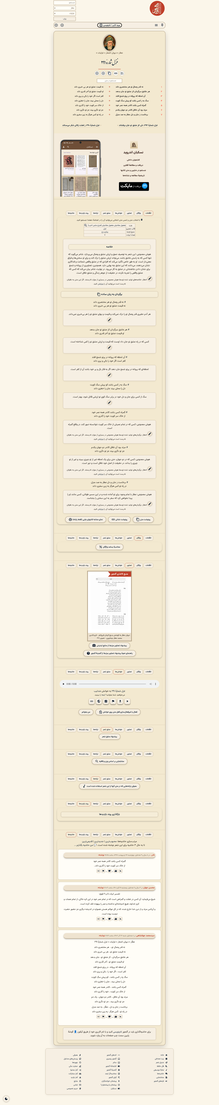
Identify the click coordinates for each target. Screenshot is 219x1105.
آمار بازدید (74, 1077)
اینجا (103, 694)
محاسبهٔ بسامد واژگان (111, 547)
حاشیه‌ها (71, 213)
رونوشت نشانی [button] (121, 519)
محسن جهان (149, 887)
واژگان (138, 213)
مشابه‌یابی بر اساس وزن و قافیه (111, 761)
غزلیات (101, 53)
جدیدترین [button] (99, 841)
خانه (162, 1055)
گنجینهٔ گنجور (112, 1069)
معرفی (75, 1055)
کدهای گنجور (112, 1055)
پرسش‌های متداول (71, 1058)
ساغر (115, 1062)
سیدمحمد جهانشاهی (145, 935)
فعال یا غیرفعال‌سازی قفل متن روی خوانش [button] (119, 712)
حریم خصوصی (72, 1088)
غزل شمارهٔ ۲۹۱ (109, 62)
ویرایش (100, 283)
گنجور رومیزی (111, 1058)
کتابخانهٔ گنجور (111, 1066)
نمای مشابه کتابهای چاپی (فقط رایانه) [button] (87, 519)
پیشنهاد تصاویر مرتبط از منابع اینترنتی (112, 645)
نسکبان (114, 1088)
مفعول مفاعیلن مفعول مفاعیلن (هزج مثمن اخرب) (107, 225)
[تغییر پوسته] (6, 1098)
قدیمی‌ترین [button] (87, 841)
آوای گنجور (113, 1077)
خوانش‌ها (118, 213)
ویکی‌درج (105, 231)
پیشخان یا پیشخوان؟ (109, 1084)
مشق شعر (106, 213)
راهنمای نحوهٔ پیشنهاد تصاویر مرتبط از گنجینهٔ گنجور (112, 653)
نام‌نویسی (117, 1032)
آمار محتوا (74, 1069)
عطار (121, 53)
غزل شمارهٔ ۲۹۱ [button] (118, 691)
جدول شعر (160, 1062)
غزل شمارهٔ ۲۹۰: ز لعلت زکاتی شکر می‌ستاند (81, 125)
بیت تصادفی (159, 1058)
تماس (75, 1084)
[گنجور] (157, 8)
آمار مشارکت (73, 1073)
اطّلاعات (148, 213)
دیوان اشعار (111, 53)
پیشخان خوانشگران (109, 1081)
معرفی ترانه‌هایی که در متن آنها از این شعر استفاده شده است (112, 786)
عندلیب (97, 691)
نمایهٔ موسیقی (159, 1069)
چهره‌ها (75, 1062)
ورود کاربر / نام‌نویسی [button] (111, 25)
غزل (104, 228)
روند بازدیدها (83, 213)
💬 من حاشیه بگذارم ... (85, 845)
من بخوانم (86, 712)
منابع (76, 1081)
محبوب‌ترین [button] (111, 841)
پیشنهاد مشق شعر (109, 736)
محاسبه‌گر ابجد (111, 1073)
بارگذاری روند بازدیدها (109, 814)
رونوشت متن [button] (145, 519)
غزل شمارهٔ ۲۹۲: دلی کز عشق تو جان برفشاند (138, 125)
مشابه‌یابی (160, 1077)
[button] (162, 25)
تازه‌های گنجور (159, 1081)
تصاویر (129, 213)
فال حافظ (160, 1066)
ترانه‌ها (95, 213)
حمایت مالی (73, 1066)
